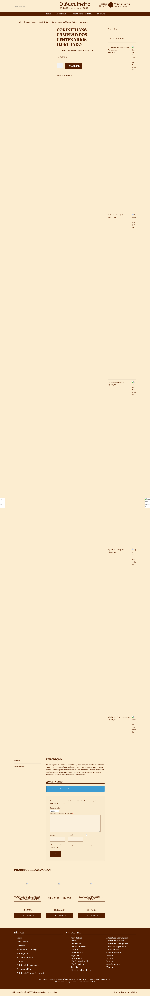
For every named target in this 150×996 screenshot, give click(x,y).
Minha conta (22, 941)
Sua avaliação (55, 808)
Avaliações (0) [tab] (19, 766)
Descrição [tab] (18, 761)
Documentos (77, 952)
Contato (101, 14)
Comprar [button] (28, 915)
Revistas (110, 961)
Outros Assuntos (114, 952)
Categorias (60, 14)
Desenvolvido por (121, 992)
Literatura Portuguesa (117, 943)
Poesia (109, 955)
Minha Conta (122, 4)
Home (48, 14)
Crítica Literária (79, 946)
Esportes (75, 955)
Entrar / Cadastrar (122, 6)
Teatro (109, 967)
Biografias (76, 943)
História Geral (78, 964)
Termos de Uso (24, 969)
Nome (53, 835)
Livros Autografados (116, 946)
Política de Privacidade (28, 965)
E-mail (71, 835)
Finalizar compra (25, 957)
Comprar (74, 66)
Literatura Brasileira (81, 970)
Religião (110, 958)
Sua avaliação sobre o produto (61, 813)
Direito (74, 949)
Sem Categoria (113, 964)
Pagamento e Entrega (82, 14)
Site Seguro (22, 953)
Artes (73, 940)
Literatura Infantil (115, 940)
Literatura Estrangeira (117, 938)
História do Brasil (79, 961)
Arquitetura (76, 938)
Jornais (74, 967)
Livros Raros (30, 22)
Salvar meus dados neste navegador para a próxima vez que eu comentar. (73, 846)
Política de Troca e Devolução (31, 973)
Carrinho (21, 945)
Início (19, 22)
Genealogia (76, 958)
